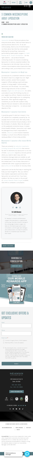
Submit (16, 363)
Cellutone (10, 132)
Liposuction (5, 40)
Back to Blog (8, 245)
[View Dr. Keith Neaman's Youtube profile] (16, 207)
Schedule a (16, 260)
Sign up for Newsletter (16, 391)
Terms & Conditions (19, 427)
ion (13, 153)
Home (3, 22)
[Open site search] (30, 2)
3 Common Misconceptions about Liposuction (15, 24)
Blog (7, 22)
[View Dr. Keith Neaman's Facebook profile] (13, 207)
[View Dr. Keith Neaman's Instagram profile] (20, 207)
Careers (18, 429)
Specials (14, 2)
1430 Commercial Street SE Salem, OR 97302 (16, 380)
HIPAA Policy (28, 427)
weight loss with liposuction (15, 91)
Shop (26, 2)
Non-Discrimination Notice (7, 427)
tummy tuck (8, 166)
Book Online (20, 2)
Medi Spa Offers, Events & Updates (14, 342)
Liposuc (9, 153)
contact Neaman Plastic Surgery (13, 180)
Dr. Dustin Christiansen (16, 55)
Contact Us (16, 266)
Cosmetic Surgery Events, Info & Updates (16, 340)
